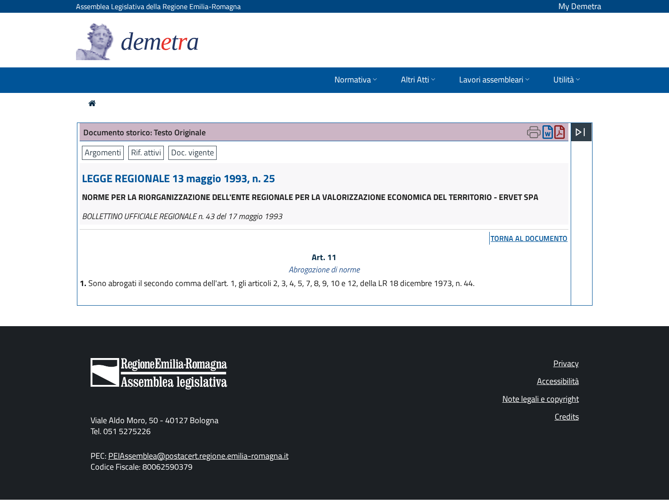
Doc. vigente (192, 152)
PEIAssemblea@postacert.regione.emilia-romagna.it (198, 456)
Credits (567, 416)
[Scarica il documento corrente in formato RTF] (547, 134)
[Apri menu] (580, 132)
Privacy (566, 363)
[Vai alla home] (92, 103)
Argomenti (103, 152)
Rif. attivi (146, 152)
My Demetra (579, 6)
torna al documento (529, 238)
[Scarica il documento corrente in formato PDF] (559, 134)
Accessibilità (558, 381)
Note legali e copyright (540, 399)
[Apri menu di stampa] (534, 132)
